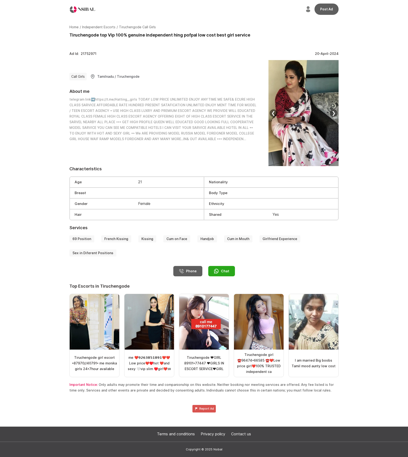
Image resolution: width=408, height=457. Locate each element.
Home (74, 27)
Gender (81, 204)
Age (78, 182)
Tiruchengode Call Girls (137, 27)
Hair (78, 214)
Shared (215, 214)
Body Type (218, 193)
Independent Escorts (98, 27)
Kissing (147, 239)
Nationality (218, 182)
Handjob (207, 239)
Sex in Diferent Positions (92, 253)
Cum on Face (176, 239)
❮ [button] (273, 113)
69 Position (81, 239)
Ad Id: (82, 54)
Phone (191, 271)
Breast (80, 193)
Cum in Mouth (238, 239)
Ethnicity (216, 204)
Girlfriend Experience (280, 239)
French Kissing (116, 239)
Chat (225, 271)
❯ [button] (334, 113)
